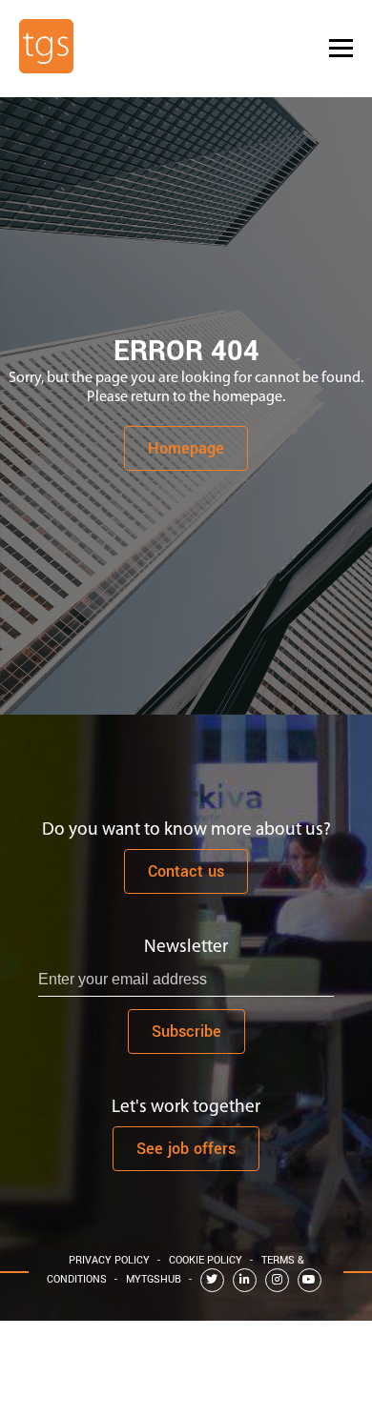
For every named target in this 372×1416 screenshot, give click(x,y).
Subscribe (186, 1031)
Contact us (186, 871)
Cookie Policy (205, 1260)
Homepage (186, 448)
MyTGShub (153, 1279)
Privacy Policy (109, 1260)
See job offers (186, 1149)
